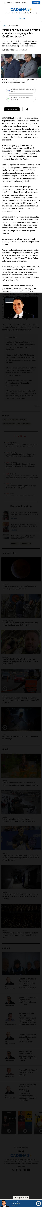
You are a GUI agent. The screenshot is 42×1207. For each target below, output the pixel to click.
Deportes (9, 3)
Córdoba (24, 13)
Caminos (17, 3)
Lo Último (8, 13)
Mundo (4, 25)
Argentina (15, 13)
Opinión (23, 3)
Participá (36, 3)
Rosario (32, 13)
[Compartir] (26, 109)
